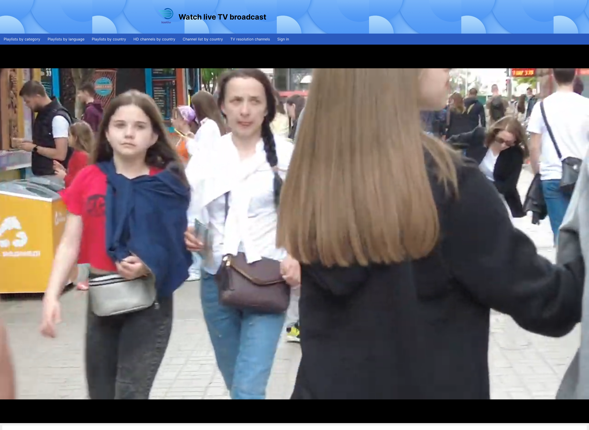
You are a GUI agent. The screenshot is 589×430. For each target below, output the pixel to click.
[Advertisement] (351, 16)
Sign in (283, 39)
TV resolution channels (250, 39)
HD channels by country (154, 39)
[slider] (294, 419)
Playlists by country (109, 39)
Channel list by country (203, 39)
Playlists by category (22, 39)
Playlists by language (66, 39)
